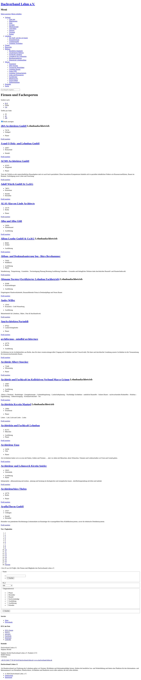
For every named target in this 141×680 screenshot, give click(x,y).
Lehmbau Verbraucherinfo (17, 73)
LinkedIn (8, 639)
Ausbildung (12, 601)
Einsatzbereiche (14, 40)
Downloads (8, 622)
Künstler (11, 605)
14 (6, 557)
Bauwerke (8, 47)
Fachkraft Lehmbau (15, 54)
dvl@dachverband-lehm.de (25, 660)
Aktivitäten (12, 28)
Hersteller (12, 595)
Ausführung (13, 603)
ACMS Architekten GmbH (15, 161)
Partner (11, 34)
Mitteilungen (13, 21)
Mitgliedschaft (13, 27)
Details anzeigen (8, 121)
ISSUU (7, 632)
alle (6, 118)
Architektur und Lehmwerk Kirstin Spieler (24, 466)
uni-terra (7, 634)
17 (6, 563)
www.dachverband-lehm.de (43, 660)
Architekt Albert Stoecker (14, 362)
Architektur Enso (10, 445)
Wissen (7, 62)
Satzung (11, 30)
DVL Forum (9, 630)
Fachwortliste (13, 80)
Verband (7, 17)
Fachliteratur (13, 77)
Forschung (12, 64)
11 (6, 552)
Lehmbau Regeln (14, 69)
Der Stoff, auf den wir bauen (18, 38)
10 (6, 550)
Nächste (7, 564)
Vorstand (12, 32)
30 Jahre (12, 25)
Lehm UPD (13, 71)
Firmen (7, 45)
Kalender (8, 84)
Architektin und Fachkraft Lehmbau (20, 425)
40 (6, 116)
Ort (6, 107)
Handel (11, 597)
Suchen (10, 578)
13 (6, 555)
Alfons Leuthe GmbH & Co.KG (17, 238)
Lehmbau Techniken (16, 43)
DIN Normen (13, 66)
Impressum (8, 677)
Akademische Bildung (16, 53)
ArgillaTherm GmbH (12, 506)
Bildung (7, 49)
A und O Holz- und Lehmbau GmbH (20, 143)
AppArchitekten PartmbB (14, 321)
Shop (6, 620)
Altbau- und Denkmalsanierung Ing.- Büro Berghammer (30, 256)
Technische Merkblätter (16, 67)
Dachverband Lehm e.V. (18, 4)
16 (6, 561)
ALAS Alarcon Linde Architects (18, 203)
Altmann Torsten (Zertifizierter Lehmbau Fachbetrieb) (30, 279)
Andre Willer (8, 300)
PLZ (6, 103)
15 (6, 559)
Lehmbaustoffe (14, 41)
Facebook (8, 636)
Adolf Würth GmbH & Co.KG (17, 184)
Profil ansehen (5, 139)
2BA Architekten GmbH (14, 126)
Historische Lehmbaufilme (17, 60)
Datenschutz (9, 675)
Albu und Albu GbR (11, 221)
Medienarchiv (13, 79)
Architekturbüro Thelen (14, 489)
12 (6, 553)
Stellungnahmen (14, 82)
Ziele (10, 23)
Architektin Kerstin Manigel (16, 404)
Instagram (8, 638)
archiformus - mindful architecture (19, 339)
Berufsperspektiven (15, 58)
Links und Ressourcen (16, 75)
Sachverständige (14, 599)
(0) (8, 660)
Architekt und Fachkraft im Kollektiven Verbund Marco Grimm (35, 379)
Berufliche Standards (16, 51)
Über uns (12, 19)
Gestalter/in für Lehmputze (18, 56)
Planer (11, 593)
